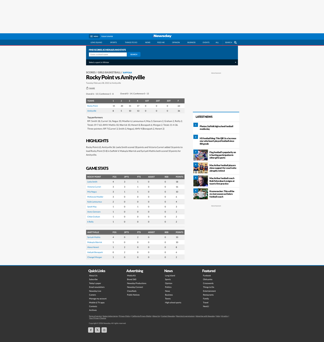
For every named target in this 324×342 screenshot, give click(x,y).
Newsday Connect (135, 287)
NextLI (206, 306)
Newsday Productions (136, 283)
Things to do (131, 42)
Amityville (91, 111)
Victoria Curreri (94, 186)
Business (191, 42)
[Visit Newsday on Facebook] (90, 330)
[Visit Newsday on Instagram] (104, 330)
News (147, 42)
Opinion (176, 42)
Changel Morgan (94, 257)
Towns (168, 298)
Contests (93, 306)
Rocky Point (92, 106)
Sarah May (92, 206)
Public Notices (133, 295)
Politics (168, 287)
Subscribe (93, 279)
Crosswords (208, 283)
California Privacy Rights (141, 316)
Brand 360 (131, 279)
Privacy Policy (124, 316)
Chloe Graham (93, 216)
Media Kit (131, 275)
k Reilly (90, 221)
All (217, 42)
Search (133, 54)
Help (218, 316)
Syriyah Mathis (93, 237)
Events (206, 42)
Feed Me (161, 42)
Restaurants (208, 295)
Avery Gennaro (93, 211)
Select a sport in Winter (99, 62)
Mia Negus (92, 191)
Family (206, 298)
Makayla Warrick (94, 242)
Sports (113, 42)
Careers (92, 295)
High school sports (173, 302)
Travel (205, 302)
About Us (93, 275)
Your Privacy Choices (97, 318)
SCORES (91, 72)
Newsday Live (95, 291)
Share (92, 88)
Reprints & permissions (185, 316)
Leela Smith (92, 181)
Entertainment (209, 291)
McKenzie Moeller (95, 197)
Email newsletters (97, 287)
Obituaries (207, 279)
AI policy (224, 316)
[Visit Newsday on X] (97, 330)
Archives (93, 310)
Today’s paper (95, 283)
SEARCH (228, 42)
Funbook (207, 275)
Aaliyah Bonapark (95, 252)
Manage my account (98, 298)
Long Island (96, 42)
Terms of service (95, 316)
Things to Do (208, 287)
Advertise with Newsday (205, 316)
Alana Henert (93, 247)
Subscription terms (110, 316)
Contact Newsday (168, 316)
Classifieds (131, 291)
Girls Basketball (109, 72)
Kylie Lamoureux (94, 201)
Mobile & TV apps (97, 302)
